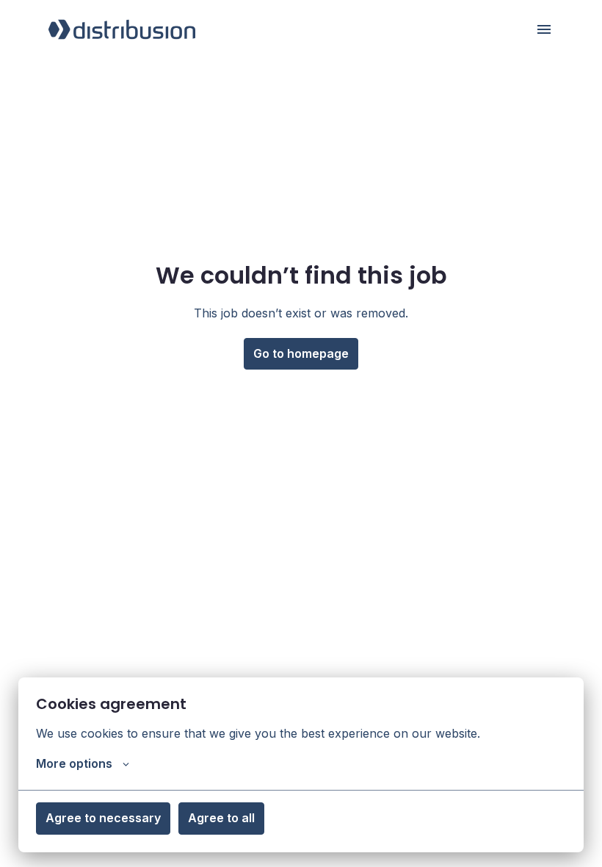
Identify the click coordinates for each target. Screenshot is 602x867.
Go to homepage (301, 353)
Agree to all (221, 817)
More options (74, 763)
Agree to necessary (103, 817)
